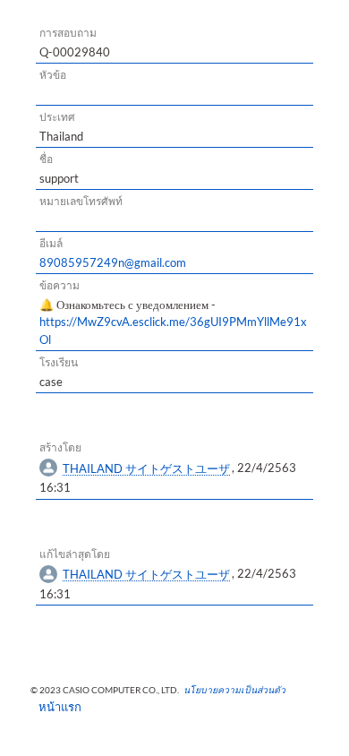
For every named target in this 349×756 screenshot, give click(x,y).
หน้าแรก (54, 707)
